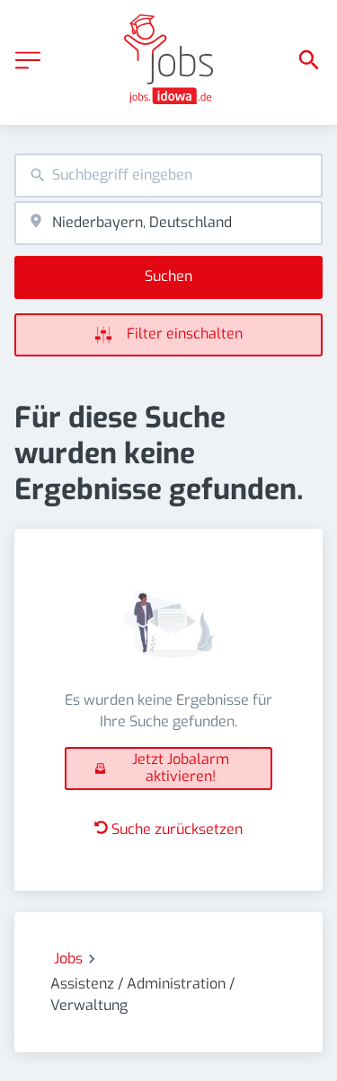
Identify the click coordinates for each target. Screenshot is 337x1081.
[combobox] (168, 176)
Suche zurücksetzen (177, 829)
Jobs (68, 958)
